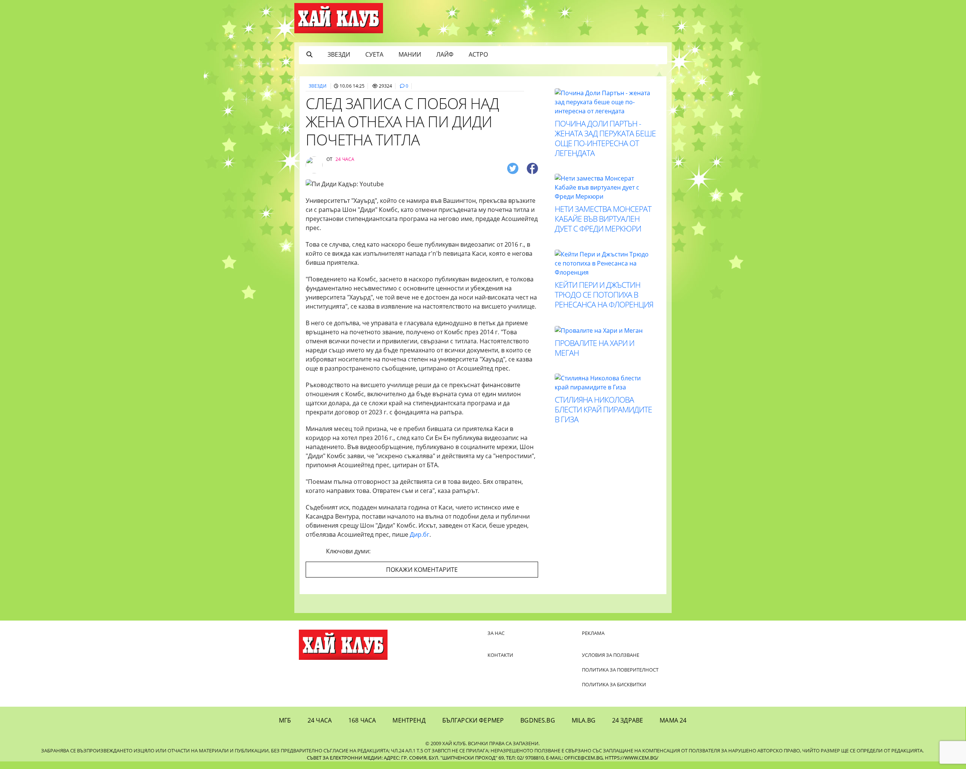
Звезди (339, 54)
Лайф (445, 54)
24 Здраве (627, 720)
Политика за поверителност (620, 669)
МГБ (285, 720)
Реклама (593, 633)
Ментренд (408, 720)
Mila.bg (583, 720)
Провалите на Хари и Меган (594, 348)
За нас (496, 633)
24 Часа (320, 720)
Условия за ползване (610, 655)
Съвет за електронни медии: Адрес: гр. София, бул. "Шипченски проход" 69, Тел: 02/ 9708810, (426, 757)
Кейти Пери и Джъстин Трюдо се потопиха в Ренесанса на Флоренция (604, 294)
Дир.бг (419, 534)
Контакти (500, 655)
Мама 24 (673, 720)
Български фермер (473, 720)
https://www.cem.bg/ (631, 757)
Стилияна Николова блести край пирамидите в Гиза (603, 409)
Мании (409, 54)
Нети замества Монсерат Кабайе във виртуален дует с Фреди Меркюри (603, 219)
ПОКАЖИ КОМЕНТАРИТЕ (422, 569)
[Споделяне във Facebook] (532, 168)
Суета (374, 54)
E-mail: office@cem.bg (574, 757)
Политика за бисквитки (614, 684)
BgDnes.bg (537, 720)
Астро (478, 54)
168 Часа (362, 720)
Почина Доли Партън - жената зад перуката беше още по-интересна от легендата (605, 138)
